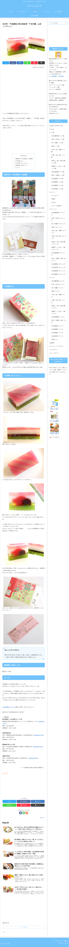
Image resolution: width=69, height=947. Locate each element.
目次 (21, 155)
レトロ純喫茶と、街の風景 (56, 76)
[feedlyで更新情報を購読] (23, 813)
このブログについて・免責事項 (61, 941)
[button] (41, 62)
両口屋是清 (6, 773)
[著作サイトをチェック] (20, 813)
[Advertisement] (23, 78)
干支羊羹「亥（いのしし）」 (23, 163)
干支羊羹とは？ (19, 161)
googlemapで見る (38, 735)
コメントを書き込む (23, 927)
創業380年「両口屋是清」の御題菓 (24, 158)
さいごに (18, 167)
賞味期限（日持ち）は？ (22, 165)
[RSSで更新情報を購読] (26, 813)
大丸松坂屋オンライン (8, 707)
